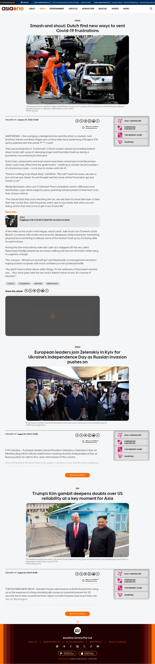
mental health (52, 283)
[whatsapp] (89, 121)
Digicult (103, 9)
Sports (115, 9)
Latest (32, 9)
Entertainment (57, 9)
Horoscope (88, 9)
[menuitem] (32, 9)
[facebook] (77, 121)
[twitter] (81, 121)
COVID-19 (11, 283)
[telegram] (85, 121)
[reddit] (94, 121)
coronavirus (24, 283)
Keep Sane (38, 283)
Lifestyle (73, 9)
